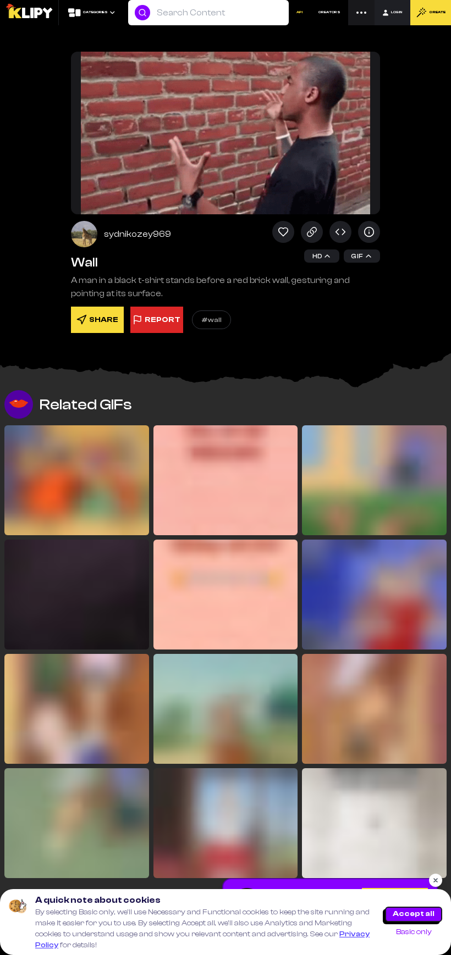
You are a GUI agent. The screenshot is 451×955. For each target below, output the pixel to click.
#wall (211, 320)
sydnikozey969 (137, 234)
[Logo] (29, 12)
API (299, 12)
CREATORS (329, 12)
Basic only (414, 932)
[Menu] (361, 12)
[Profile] (84, 234)
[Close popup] (435, 880)
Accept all (414, 913)
